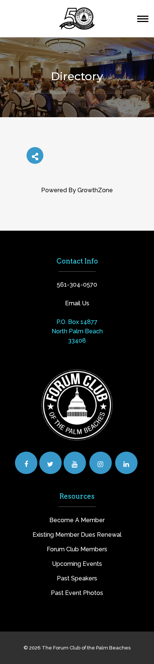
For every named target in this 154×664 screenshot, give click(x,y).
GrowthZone (95, 190)
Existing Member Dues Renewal (77, 534)
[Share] (35, 155)
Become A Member (77, 520)
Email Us (77, 303)
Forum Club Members (77, 549)
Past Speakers (77, 578)
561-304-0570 (77, 284)
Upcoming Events (77, 563)
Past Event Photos (77, 592)
